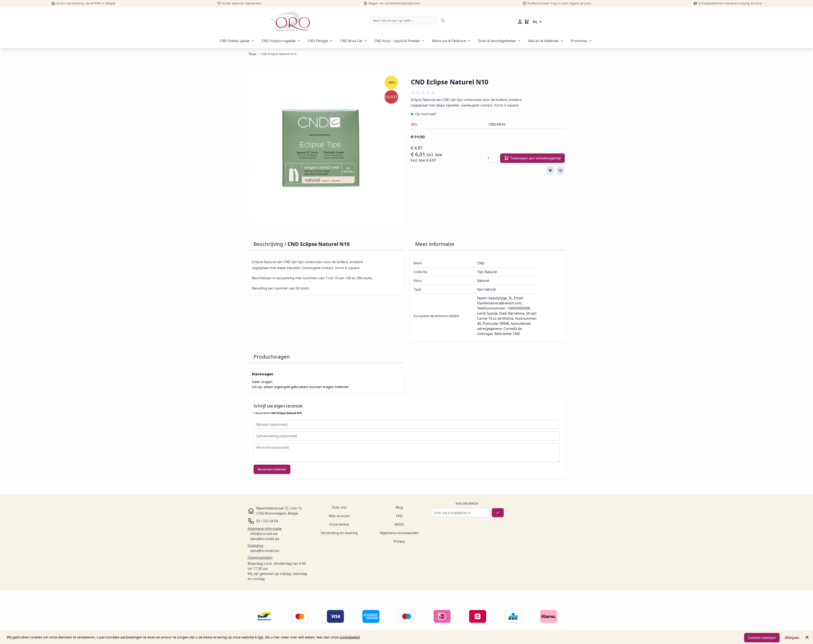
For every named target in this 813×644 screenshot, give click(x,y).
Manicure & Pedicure (449, 40)
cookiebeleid (349, 637)
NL (535, 21)
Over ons (339, 507)
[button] (423, 92)
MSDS (399, 524)
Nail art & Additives (543, 40)
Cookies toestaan (762, 637)
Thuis (252, 54)
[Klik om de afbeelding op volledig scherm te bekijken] (325, 148)
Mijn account (339, 515)
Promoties (579, 40)
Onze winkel (339, 524)
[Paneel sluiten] (807, 637)
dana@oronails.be (264, 538)
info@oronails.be (264, 533)
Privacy (399, 541)
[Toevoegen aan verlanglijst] (550, 170)
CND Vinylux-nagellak (279, 40)
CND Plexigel (318, 40)
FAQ (399, 515)
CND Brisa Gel (351, 40)
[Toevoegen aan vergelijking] (560, 170)
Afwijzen (792, 637)
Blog (399, 507)
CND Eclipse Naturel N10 (278, 54)
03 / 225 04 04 (267, 521)
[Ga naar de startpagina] (290, 21)
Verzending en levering (339, 533)
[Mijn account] (519, 21)
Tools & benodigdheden (497, 40)
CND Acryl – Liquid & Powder (397, 40)
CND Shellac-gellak (235, 40)
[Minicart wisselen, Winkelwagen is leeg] (526, 21)
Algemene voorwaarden (399, 533)
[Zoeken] (442, 20)
